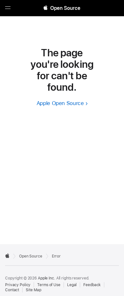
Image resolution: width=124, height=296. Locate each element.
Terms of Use (48, 285)
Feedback (92, 285)
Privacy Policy (18, 285)
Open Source (30, 256)
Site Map (33, 290)
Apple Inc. (46, 278)
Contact (12, 290)
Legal (72, 285)
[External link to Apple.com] (7, 255)
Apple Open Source (60, 103)
